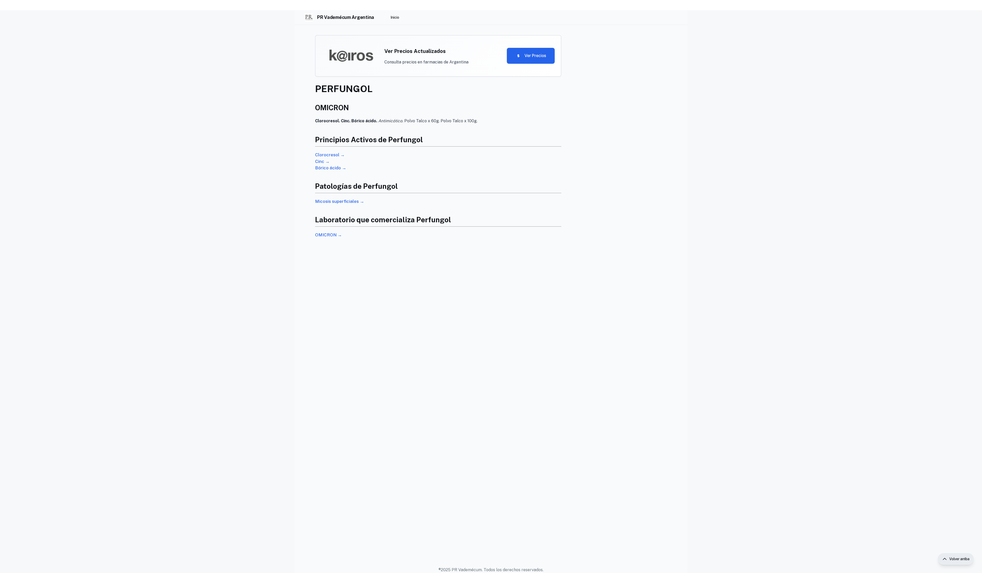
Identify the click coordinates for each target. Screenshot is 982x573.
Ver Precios (535, 55)
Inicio (394, 17)
